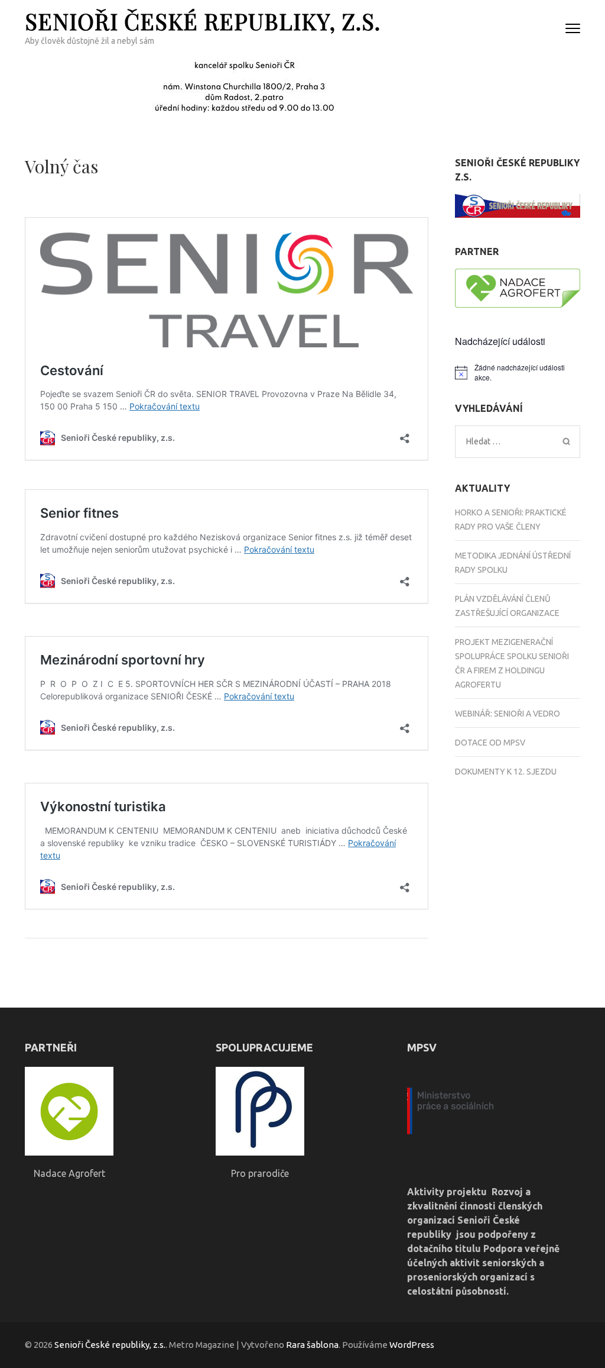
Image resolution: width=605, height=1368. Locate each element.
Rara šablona (312, 1345)
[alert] (518, 372)
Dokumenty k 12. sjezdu (506, 771)
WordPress (411, 1345)
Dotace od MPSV (490, 742)
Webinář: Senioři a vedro (507, 713)
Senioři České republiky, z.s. (202, 21)
